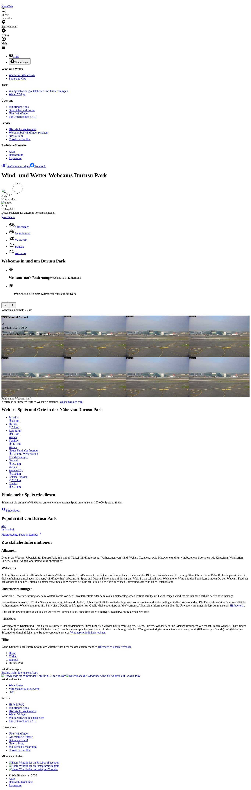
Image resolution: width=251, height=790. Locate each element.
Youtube (53, 769)
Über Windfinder (18, 113)
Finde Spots (13, 510)
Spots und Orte (17, 78)
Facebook (40, 166)
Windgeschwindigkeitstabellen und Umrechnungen (38, 91)
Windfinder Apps (19, 106)
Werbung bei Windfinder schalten (28, 132)
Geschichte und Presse (22, 110)
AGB (12, 151)
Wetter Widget (17, 94)
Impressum (15, 158)
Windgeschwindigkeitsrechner (87, 632)
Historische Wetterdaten (22, 129)
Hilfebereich (237, 605)
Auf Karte (9, 217)
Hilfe (16, 56)
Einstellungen (22, 62)
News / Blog (16, 135)
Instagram (53, 765)
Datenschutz (16, 154)
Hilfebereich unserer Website (114, 646)
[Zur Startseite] (1, 3)
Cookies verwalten (20, 139)
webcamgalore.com (71, 401)
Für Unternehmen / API (22, 116)
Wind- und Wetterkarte (22, 75)
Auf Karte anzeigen (18, 166)
